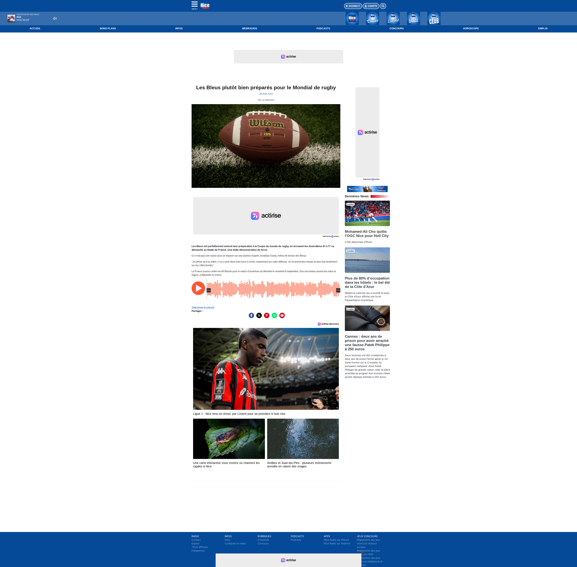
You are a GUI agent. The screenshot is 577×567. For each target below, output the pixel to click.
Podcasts (323, 28)
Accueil (35, 28)
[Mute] (55, 18)
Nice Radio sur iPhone (336, 539)
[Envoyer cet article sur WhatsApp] (273, 316)
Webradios (249, 28)
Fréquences (198, 550)
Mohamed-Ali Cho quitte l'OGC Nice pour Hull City (367, 233)
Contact (196, 539)
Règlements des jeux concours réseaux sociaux (368, 543)
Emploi (542, 28)
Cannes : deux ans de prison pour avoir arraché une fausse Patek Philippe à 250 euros (367, 342)
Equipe (195, 543)
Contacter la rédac (235, 543)
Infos (179, 28)
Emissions (263, 539)
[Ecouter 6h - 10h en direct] (367, 188)
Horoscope (471, 28)
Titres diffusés (200, 547)
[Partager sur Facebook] (250, 316)
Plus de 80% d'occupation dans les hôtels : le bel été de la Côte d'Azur (367, 282)
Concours (396, 28)
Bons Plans (108, 28)
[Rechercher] (383, 6)
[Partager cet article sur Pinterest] (266, 316)
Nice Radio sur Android (337, 543)
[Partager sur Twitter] (258, 316)
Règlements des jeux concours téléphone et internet (369, 561)
